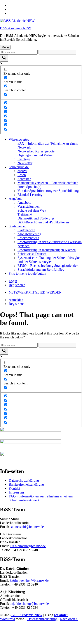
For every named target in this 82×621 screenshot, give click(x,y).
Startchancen (17, 226)
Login (13, 281)
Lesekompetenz (28, 238)
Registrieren (17, 285)
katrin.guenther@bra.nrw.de (29, 580)
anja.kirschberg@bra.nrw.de (29, 603)
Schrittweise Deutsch (32, 254)
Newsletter (24, 163)
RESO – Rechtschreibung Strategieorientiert (48, 265)
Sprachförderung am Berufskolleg (40, 269)
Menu (5, 47)
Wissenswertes (19, 139)
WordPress (7, 619)
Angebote (15, 198)
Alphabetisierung (29, 234)
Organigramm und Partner (35, 155)
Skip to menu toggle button (27, 273)
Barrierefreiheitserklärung (26, 484)
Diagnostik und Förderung (35, 218)
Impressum (16, 492)
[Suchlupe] (4, 58)
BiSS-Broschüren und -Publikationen (43, 222)
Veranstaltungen (28, 206)
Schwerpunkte (19, 167)
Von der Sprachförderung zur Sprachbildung (48, 191)
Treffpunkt (24, 214)
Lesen (21, 175)
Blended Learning (29, 194)
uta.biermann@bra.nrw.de (28, 546)
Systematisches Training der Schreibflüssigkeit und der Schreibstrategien (49, 260)
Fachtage (23, 159)
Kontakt (14, 488)
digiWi (22, 171)
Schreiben (24, 179)
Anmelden (16, 300)
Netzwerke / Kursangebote (35, 151)
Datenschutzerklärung (24, 480)
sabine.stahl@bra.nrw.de (27, 527)
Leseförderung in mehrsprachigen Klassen (46, 250)
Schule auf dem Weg (31, 210)
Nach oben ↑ (69, 619)
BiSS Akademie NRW (15, 28)
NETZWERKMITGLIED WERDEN (35, 292)
